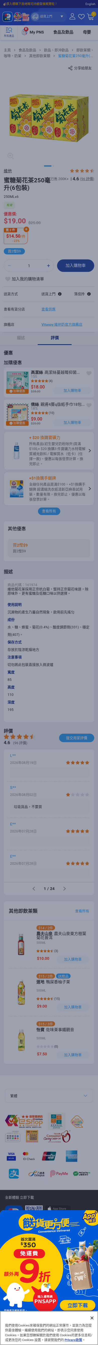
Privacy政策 (73, 1340)
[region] (49, 1328)
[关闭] (91, 1317)
